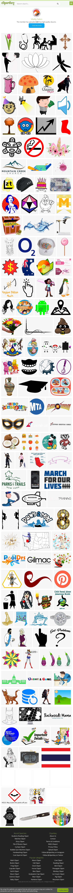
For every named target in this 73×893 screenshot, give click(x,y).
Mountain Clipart (58, 879)
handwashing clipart (20, 852)
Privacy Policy (53, 847)
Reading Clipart (58, 863)
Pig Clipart (58, 877)
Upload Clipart (53, 850)
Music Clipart (14, 874)
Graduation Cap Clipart (36, 874)
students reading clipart (20, 836)
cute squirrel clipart (20, 855)
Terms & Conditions (53, 841)
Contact (53, 839)
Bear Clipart (36, 877)
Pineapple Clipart (58, 868)
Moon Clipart (36, 860)
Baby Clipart (14, 879)
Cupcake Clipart (14, 868)
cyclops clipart (20, 847)
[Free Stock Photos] (7, 3)
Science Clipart (15, 877)
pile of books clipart (20, 844)
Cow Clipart (58, 860)
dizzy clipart (20, 841)
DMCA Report (53, 844)
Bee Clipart (36, 871)
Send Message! (36, 25)
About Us (53, 836)
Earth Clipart (14, 871)
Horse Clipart (36, 868)
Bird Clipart (58, 866)
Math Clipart (14, 860)
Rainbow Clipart (36, 879)
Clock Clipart (36, 866)
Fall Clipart (36, 863)
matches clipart (20, 839)
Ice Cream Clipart (58, 874)
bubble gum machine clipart (20, 850)
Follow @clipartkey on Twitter (53, 855)
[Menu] (71, 3)
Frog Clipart (15, 866)
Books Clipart (14, 863)
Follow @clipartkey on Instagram (53, 852)
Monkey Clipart (58, 871)
